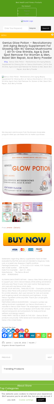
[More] (26, 331)
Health (32, 343)
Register (27, 11)
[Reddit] (16, 335)
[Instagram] (21, 331)
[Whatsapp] (43, 335)
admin (9, 343)
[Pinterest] (17, 331)
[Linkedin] (13, 331)
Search (46, 28)
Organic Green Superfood (13, 345)
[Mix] (38, 335)
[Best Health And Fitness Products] (3, 62)
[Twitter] (8, 331)
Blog (6, 62)
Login (27, 14)
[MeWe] (32, 335)
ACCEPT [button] (41, 400)
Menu (4, 35)
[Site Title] (27, 21)
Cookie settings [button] (26, 400)
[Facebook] (4, 331)
